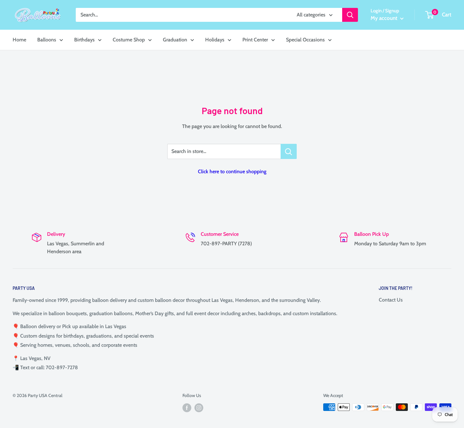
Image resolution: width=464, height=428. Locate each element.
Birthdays (84, 40)
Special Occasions (305, 40)
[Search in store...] (289, 151)
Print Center (255, 40)
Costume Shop (129, 40)
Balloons (46, 40)
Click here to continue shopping (232, 171)
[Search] (350, 15)
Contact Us (391, 300)
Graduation (175, 40)
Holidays (214, 40)
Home (19, 40)
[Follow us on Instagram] (198, 408)
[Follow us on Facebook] (186, 408)
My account (385, 18)
